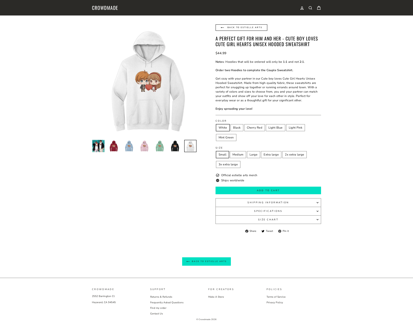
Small (222, 154)
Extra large (271, 154)
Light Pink (295, 128)
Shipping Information (268, 202)
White (223, 128)
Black (237, 128)
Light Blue (275, 128)
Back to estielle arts (244, 27)
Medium (237, 154)
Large (253, 154)
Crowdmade (105, 8)
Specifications (268, 211)
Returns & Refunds (161, 296)
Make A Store (216, 296)
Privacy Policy (275, 302)
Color (221, 120)
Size (219, 147)
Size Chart (268, 219)
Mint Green (226, 137)
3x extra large (228, 164)
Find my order (158, 308)
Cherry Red (254, 128)
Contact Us (156, 313)
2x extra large (294, 154)
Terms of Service (276, 296)
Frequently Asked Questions (167, 302)
